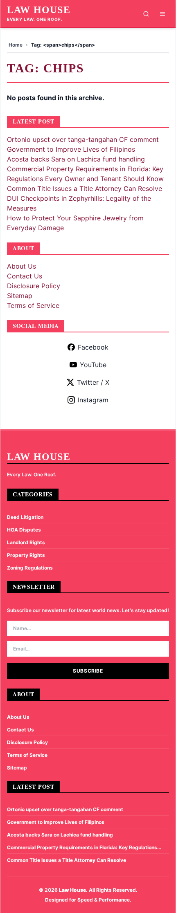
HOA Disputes (24, 530)
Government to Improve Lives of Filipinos (71, 149)
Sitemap (19, 296)
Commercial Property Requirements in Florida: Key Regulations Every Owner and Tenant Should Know (82, 847)
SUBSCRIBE (88, 671)
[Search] (146, 13)
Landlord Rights (26, 542)
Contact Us (24, 276)
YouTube (93, 365)
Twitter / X (93, 382)
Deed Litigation (25, 517)
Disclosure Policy (33, 286)
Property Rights (26, 555)
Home (16, 45)
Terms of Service (33, 305)
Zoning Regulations (30, 568)
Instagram (93, 400)
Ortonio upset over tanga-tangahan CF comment (83, 139)
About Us (21, 266)
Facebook (93, 347)
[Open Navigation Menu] (162, 13)
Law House (38, 10)
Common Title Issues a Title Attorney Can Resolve (84, 188)
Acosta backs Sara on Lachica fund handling (76, 159)
